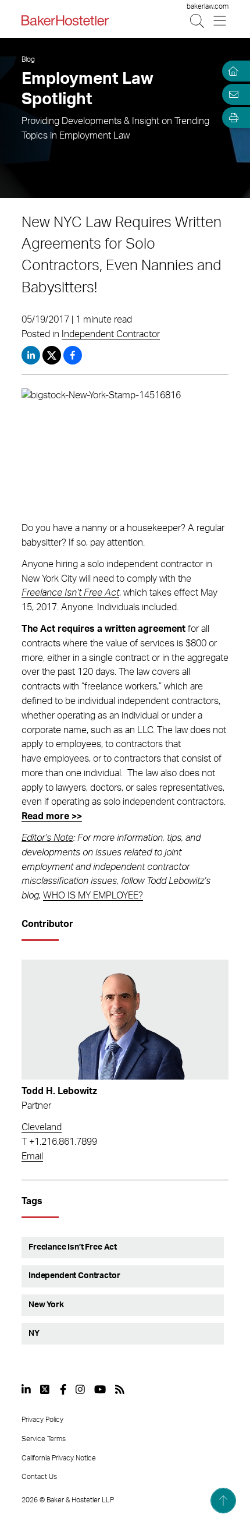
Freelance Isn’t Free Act (70, 592)
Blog (28, 59)
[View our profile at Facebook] (63, 1389)
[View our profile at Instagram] (80, 1389)
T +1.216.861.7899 (59, 1142)
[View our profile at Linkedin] (26, 1389)
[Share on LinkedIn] (31, 355)
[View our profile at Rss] (119, 1389)
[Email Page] (231, 94)
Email (32, 1156)
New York (46, 1305)
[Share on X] (52, 355)
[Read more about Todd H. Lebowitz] (125, 1020)
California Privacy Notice (59, 1458)
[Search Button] (198, 21)
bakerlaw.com (207, 6)
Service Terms (44, 1438)
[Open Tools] (231, 117)
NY (34, 1333)
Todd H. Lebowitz (59, 1091)
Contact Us (39, 1476)
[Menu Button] (220, 21)
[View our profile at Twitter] (45, 1389)
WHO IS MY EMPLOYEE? (93, 895)
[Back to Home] (65, 20)
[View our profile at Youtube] (100, 1389)
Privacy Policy (42, 1419)
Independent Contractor (111, 334)
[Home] (231, 71)
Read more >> (52, 816)
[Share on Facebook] (72, 355)
